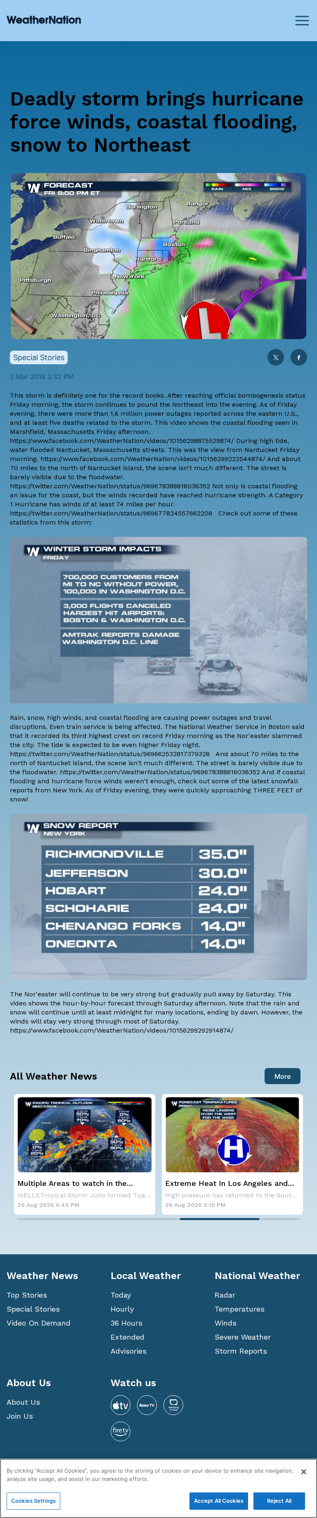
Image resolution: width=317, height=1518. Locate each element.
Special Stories (33, 1309)
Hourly (122, 1309)
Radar (225, 1295)
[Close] (304, 1472)
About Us (23, 1402)
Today (121, 1295)
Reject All (279, 1500)
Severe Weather (243, 1337)
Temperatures (240, 1309)
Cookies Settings (33, 1500)
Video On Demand (39, 1323)
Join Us (20, 1416)
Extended (127, 1337)
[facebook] (299, 358)
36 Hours (126, 1323)
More (282, 1076)
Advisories (129, 1351)
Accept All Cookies (219, 1500)
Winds (226, 1323)
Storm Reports (241, 1351)
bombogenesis (261, 395)
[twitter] (276, 358)
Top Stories (27, 1295)
